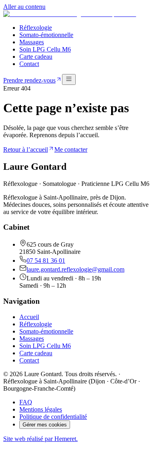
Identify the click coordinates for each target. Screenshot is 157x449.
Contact (29, 63)
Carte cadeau (35, 56)
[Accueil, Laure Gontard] (69, 13)
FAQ (25, 402)
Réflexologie (35, 27)
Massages (31, 42)
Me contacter (70, 149)
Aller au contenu (24, 6)
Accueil (29, 316)
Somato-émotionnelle (46, 34)
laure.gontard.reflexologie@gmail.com (75, 269)
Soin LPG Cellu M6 (45, 49)
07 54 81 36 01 (46, 260)
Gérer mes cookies (45, 425)
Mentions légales (40, 409)
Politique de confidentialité (53, 416)
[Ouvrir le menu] (69, 79)
